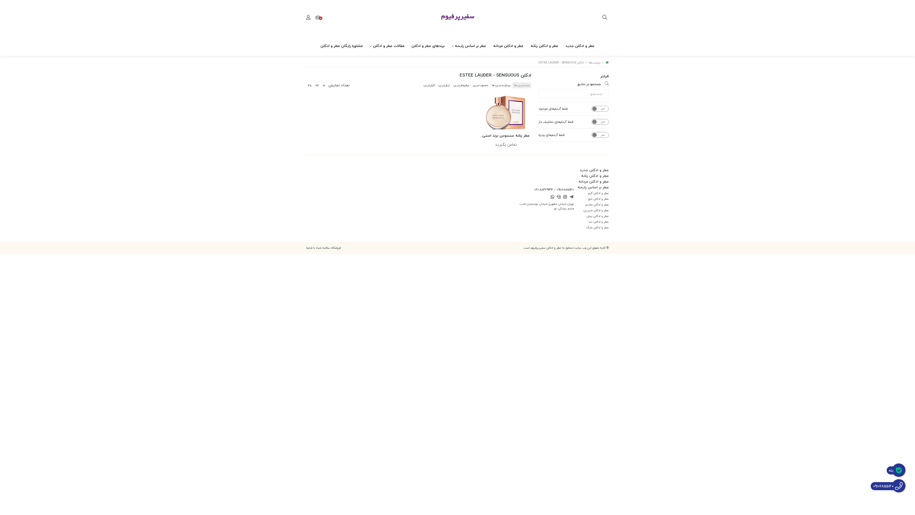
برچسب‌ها (594, 62)
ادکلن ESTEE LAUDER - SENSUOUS (561, 62)
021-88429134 (543, 189)
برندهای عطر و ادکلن (428, 45)
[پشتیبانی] (558, 197)
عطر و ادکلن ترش (597, 216)
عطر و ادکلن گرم (598, 193)
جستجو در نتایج (589, 84)
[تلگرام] (571, 197)
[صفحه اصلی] (607, 62)
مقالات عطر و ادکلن (388, 45)
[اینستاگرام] (565, 197)
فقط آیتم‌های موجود (553, 108)
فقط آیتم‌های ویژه (551, 135)
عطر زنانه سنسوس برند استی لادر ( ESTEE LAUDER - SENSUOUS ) (506, 135)
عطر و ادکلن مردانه (508, 45)
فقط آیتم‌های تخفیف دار (556, 121)
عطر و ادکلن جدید (580, 45)
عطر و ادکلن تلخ (598, 198)
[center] (604, 17)
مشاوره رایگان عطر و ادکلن (341, 45)
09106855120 (565, 189)
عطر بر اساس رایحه (470, 45)
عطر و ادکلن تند (599, 221)
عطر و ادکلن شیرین (596, 210)
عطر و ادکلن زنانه (544, 45)
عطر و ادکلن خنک (597, 227)
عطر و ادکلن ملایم (597, 204)
